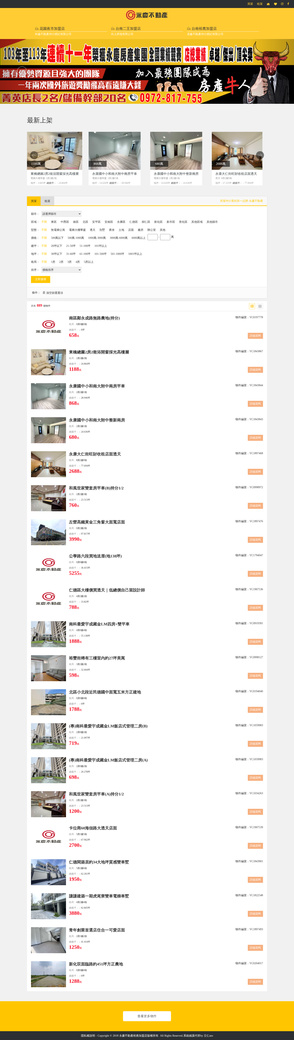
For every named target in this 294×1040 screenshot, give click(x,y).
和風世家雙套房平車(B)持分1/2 (96, 488)
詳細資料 (255, 335)
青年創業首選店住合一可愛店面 (97, 930)
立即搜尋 (40, 279)
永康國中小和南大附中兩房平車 (97, 386)
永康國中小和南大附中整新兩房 (97, 420)
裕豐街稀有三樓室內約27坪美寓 (97, 658)
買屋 (250, 3)
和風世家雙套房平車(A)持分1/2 (96, 794)
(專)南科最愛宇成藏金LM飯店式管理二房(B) (108, 726)
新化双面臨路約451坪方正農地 (96, 964)
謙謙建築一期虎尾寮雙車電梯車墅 (99, 896)
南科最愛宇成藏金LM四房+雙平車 (99, 624)
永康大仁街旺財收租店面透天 (95, 454)
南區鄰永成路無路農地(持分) (94, 318)
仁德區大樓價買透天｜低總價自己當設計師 (107, 590)
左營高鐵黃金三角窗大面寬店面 (97, 522)
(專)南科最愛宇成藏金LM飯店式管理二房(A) (108, 760)
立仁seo (208, 1035)
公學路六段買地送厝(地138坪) (95, 556)
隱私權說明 (88, 1035)
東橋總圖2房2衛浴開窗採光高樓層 (99, 352)
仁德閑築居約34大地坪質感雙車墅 (99, 862)
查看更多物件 (147, 1016)
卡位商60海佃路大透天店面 (93, 828)
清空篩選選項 (54, 292)
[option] (55, 159)
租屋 (260, 3)
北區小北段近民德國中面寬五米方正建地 (105, 692)
